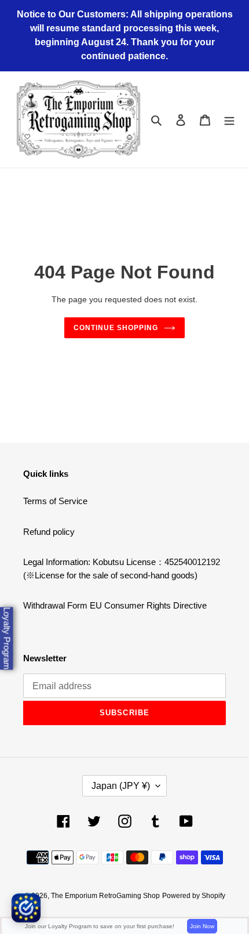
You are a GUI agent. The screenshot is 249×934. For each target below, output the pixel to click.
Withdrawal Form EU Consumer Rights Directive (115, 605)
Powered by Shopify (193, 896)
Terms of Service (55, 501)
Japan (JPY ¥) (120, 786)
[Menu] (229, 119)
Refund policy (49, 532)
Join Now (202, 926)
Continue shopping (116, 328)
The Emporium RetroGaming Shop (105, 896)
